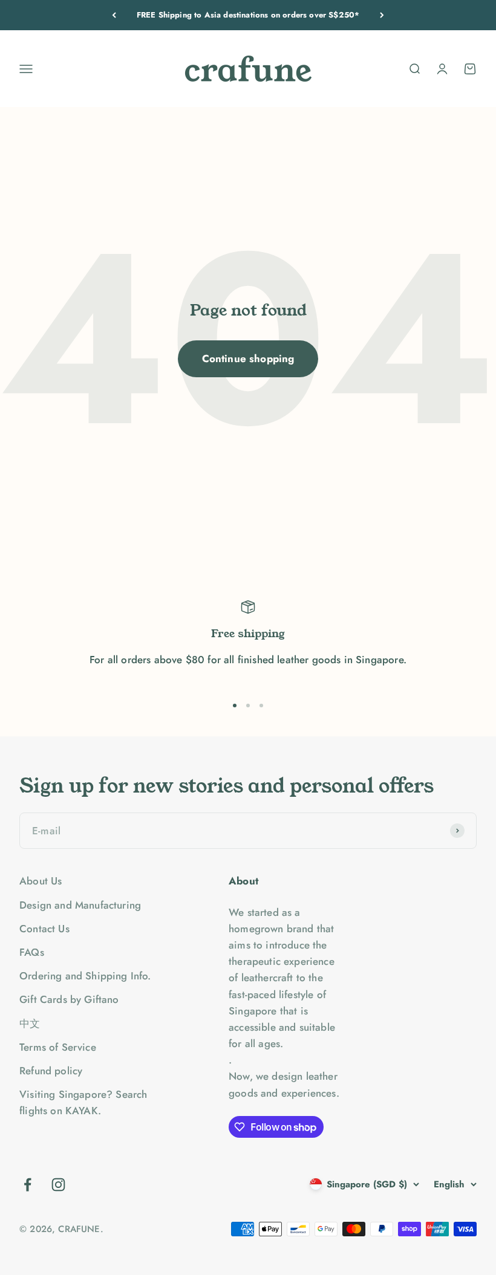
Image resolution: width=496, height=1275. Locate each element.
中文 (29, 1023)
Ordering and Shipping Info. (85, 975)
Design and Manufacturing (80, 905)
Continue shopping (248, 358)
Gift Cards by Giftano (69, 999)
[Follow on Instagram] (58, 1184)
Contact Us (44, 928)
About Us (40, 881)
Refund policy (50, 1070)
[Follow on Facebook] (27, 1184)
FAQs (31, 952)
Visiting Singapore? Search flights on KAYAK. (83, 1102)
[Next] (382, 15)
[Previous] (114, 15)
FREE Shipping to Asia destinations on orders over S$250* (248, 15)
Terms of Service (57, 1047)
